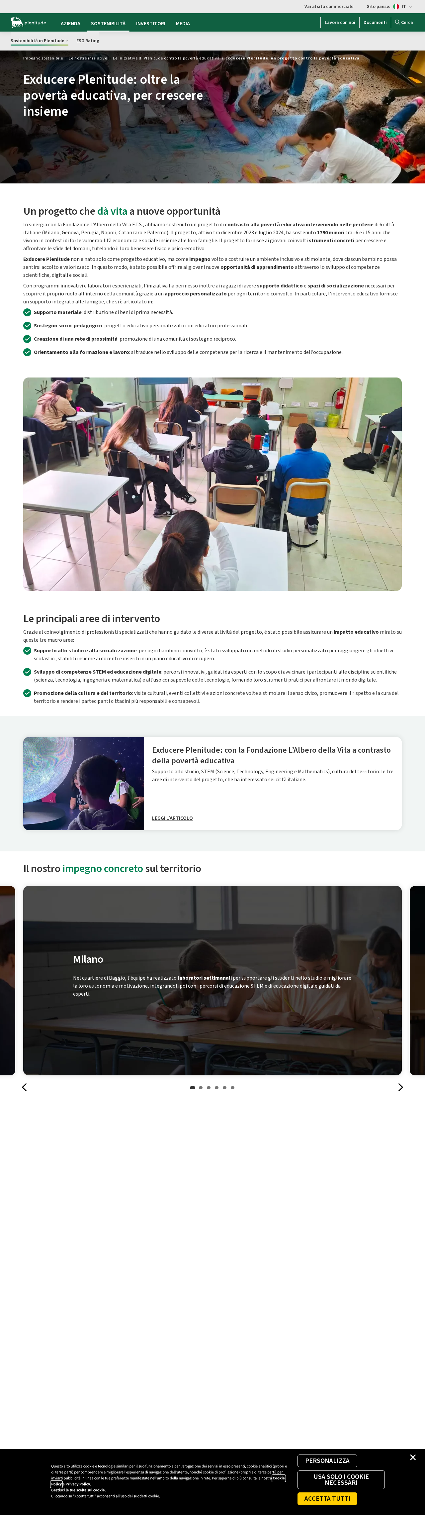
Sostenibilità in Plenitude (37, 41)
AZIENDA (70, 23)
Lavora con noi (340, 22)
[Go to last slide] (25, 1087)
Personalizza (327, 1460)
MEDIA (183, 23)
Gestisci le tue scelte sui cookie (78, 1490)
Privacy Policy (77, 1484)
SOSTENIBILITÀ (108, 23)
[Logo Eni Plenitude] (28, 22)
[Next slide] (400, 1087)
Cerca (407, 22)
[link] (43, 58)
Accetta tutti (327, 1498)
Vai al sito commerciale (329, 6)
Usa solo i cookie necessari (341, 1479)
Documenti (375, 22)
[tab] (193, 1087)
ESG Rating (87, 41)
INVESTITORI (150, 23)
